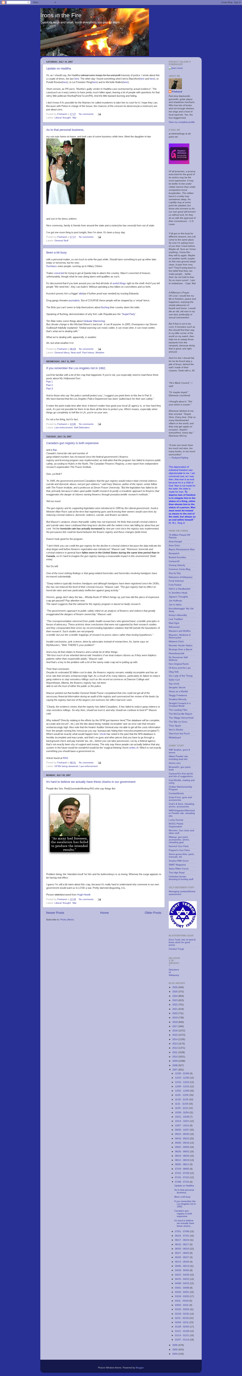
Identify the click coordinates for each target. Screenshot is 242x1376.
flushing (105, 307)
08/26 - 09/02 (182, 1151)
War (74, 117)
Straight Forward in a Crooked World (180, 704)
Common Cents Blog (179, 569)
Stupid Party (128, 314)
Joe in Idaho (175, 604)
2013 (175, 1043)
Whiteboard (175, 737)
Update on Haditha (58, 68)
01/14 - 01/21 (182, 1335)
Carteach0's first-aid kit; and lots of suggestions (181, 775)
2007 (175, 1069)
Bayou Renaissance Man (182, 549)
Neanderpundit (176, 653)
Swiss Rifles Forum (179, 868)
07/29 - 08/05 (182, 1169)
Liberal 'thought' (62, 117)
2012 (175, 1048)
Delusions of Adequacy (180, 577)
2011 (175, 1052)
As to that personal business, (65, 129)
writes (132, 747)
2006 (175, 1345)
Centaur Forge (176, 949)
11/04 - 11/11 (182, 1108)
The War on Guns (178, 722)
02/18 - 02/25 (182, 1314)
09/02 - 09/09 (182, 1147)
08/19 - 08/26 (182, 1156)
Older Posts (153, 912)
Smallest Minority (178, 699)
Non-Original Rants (179, 664)
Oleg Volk (174, 672)
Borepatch (174, 553)
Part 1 (49, 381)
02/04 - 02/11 (182, 1322)
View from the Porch (179, 733)
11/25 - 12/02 (182, 1095)
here (76, 78)
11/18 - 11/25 (182, 1099)
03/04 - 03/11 (182, 1305)
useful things (119, 283)
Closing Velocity (177, 565)
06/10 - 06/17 (182, 1244)
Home (104, 912)
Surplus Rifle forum (179, 861)
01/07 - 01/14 (182, 1339)
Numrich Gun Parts (179, 846)
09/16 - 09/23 (182, 1138)
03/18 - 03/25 (182, 1296)
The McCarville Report (180, 714)
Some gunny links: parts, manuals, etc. (181, 855)
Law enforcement (63, 427)
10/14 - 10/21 (182, 1121)
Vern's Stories (176, 729)
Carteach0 (174, 561)
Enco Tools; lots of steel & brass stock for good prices (182, 942)
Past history (88, 352)
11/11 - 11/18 (182, 1104)
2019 (175, 1017)
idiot (81, 293)
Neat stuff (76, 352)
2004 (175, 1354)
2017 (175, 1026)
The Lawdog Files (178, 710)
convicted (59, 273)
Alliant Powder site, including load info (178, 757)
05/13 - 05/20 (182, 1262)
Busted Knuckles (177, 557)
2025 (175, 991)
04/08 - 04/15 (182, 1283)
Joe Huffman (175, 600)
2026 (175, 987)
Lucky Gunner (176, 820)
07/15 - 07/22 (182, 1177)
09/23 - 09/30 (182, 1134)
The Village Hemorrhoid (181, 718)
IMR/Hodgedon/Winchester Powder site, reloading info (182, 813)
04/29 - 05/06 (182, 1270)
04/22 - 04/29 (182, 1275)
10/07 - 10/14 (182, 1125)
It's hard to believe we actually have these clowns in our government (90, 781)
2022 (175, 1004)
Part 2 (49, 385)
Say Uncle (174, 683)
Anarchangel (175, 541)
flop (55, 450)
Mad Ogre (174, 623)
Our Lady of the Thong (180, 676)
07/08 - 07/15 (182, 1182)
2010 (175, 1056)
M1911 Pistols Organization (176, 825)
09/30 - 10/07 (182, 1130)
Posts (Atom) (67, 919)
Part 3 (49, 388)
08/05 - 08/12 (182, 1164)
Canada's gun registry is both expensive (72, 443)
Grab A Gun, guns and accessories (180, 798)
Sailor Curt (174, 680)
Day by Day (175, 573)
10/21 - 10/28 (182, 1117)
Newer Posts (55, 912)
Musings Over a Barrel (180, 649)
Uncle (103, 734)
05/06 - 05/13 (182, 1266)
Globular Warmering (94, 321)
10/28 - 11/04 (182, 1112)
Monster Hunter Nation (180, 645)
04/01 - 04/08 (182, 1288)
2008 (175, 1065)
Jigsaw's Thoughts (178, 597)
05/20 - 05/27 (182, 1257)
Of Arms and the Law (180, 668)
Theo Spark (175, 725)
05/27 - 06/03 (182, 1253)
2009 (175, 1061)
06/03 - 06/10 (182, 1249)
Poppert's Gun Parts (179, 850)
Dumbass (51, 266)
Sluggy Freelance (178, 695)
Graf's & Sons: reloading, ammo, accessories (182, 805)
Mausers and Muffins (180, 631)
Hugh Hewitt (83, 894)
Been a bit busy (56, 252)
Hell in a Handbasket (179, 589)
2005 (175, 1349)
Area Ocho (174, 545)
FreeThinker (175, 585)
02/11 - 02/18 (182, 1318)
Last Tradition (176, 619)
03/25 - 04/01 (182, 1292)
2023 (175, 1000)
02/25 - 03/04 (182, 1309)
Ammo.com (175, 763)
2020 (175, 1013)
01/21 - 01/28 (182, 1331)
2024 (175, 996)
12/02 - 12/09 (182, 1091)
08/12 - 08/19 (182, 1160)
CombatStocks (176, 793)
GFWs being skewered (66, 766)
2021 (175, 1009)
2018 (175, 1022)
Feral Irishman (176, 581)
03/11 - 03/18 (182, 1301)
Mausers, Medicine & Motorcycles (180, 636)
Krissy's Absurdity (178, 615)
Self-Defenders (82, 427)
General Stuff (61, 240)
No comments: (87, 114)
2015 (175, 1035)
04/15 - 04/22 (182, 1279)
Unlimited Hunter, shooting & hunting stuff (181, 877)
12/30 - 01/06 (182, 1073)
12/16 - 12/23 (182, 1082)
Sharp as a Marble (178, 691)
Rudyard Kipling (180, 457)
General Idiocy (61, 352)
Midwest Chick (176, 641)
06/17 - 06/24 (182, 1240)
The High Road (177, 872)
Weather (99, 352)
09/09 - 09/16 (182, 1143)
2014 (175, 1039)
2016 (175, 1030)
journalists (74, 300)
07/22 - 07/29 (182, 1173)
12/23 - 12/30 (182, 1078)
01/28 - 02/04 (182, 1326)
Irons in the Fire (60, 15)
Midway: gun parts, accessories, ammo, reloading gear (179, 840)
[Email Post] (99, 114)
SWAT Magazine (177, 865)
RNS (65, 758)
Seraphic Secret (177, 687)
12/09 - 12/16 (182, 1086)
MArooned (174, 627)
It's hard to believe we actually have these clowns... (184, 1223)
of (137, 747)
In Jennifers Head (178, 593)
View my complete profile (182, 122)
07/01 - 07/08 (182, 1231)
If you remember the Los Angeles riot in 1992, (76, 368)
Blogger (140, 1367)
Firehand (177, 91)
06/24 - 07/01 (182, 1235)
